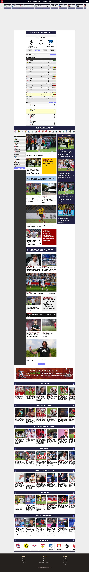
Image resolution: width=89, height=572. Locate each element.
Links (65, 564)
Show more (41, 364)
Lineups (29, 50)
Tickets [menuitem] (59, 1)
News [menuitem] (29, 1)
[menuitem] (13, 1)
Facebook (65, 560)
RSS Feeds (65, 562)
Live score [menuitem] (36, 1)
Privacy (44, 560)
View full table (20, 168)
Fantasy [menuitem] (51, 1)
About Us (24, 558)
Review (52, 50)
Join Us (23, 562)
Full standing (53, 54)
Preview (45, 50)
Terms (44, 558)
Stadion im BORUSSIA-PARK (41, 37)
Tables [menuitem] (45, 1)
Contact (23, 560)
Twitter (65, 558)
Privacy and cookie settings (44, 562)
